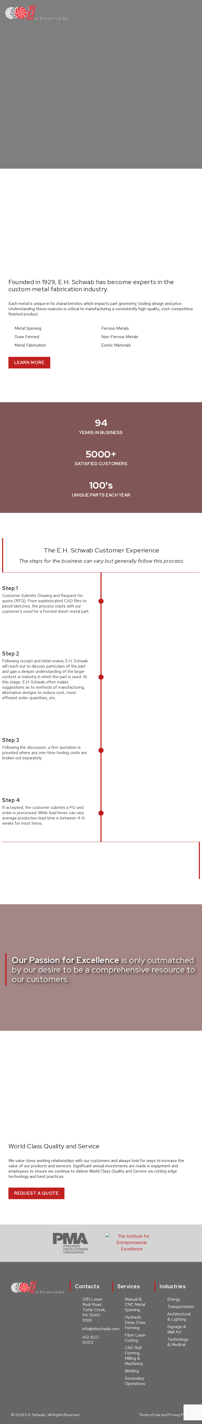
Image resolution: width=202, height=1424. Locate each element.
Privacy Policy (179, 1414)
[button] (191, 12)
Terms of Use (149, 1414)
